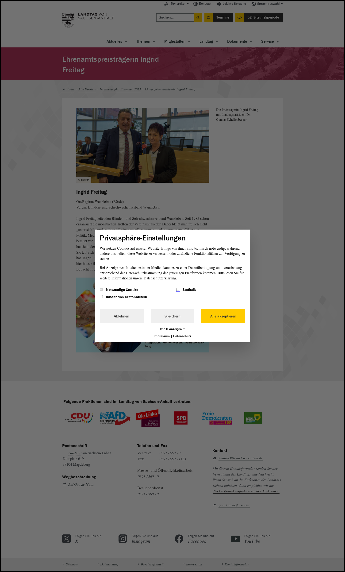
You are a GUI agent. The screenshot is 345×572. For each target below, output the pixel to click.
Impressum (162, 336)
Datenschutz (182, 336)
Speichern (172, 316)
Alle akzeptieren (223, 316)
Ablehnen (121, 316)
